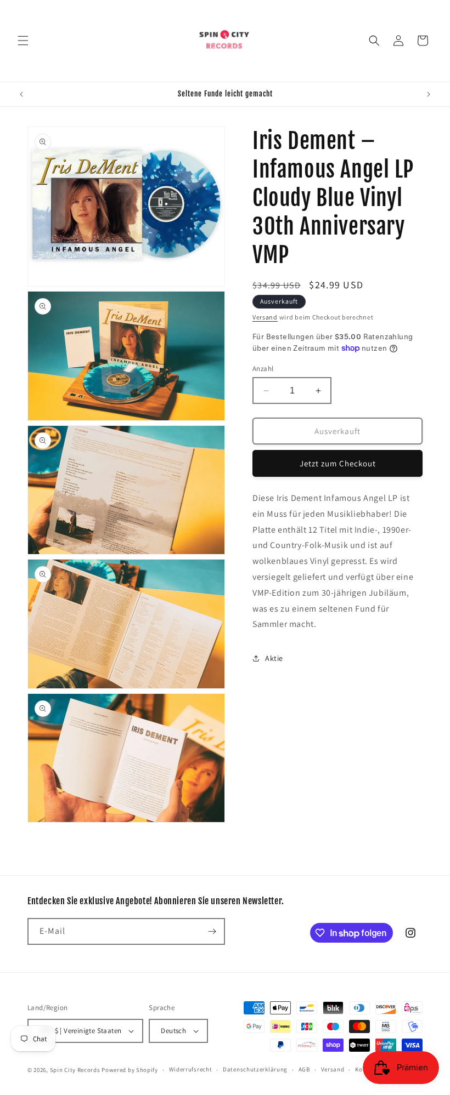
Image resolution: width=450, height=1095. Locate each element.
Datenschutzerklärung (255, 1069)
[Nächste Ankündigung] (429, 94)
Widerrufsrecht (190, 1069)
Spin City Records (75, 1070)
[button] (23, 40)
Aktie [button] (274, 658)
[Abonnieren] (212, 931)
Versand (265, 317)
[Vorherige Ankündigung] (21, 94)
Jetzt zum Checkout (338, 463)
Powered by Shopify (130, 1070)
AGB (304, 1069)
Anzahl (262, 368)
